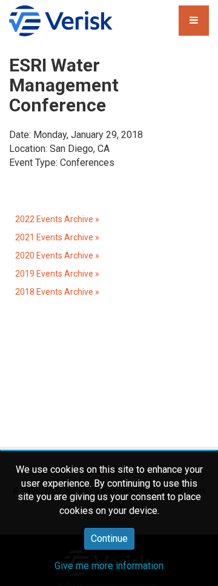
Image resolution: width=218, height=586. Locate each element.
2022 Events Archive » (57, 219)
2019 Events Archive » (57, 273)
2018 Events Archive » (57, 292)
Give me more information (109, 565)
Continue (109, 538)
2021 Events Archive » (57, 237)
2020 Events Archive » (57, 255)
